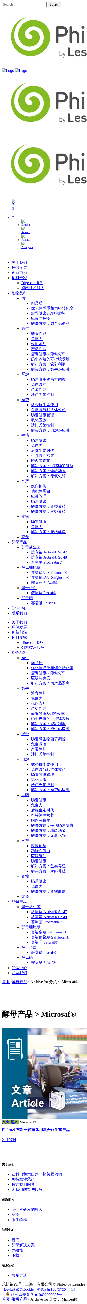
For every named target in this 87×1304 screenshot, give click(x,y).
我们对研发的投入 (27, 1209)
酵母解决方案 (23, 1245)
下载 (15, 1255)
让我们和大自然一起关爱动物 (37, 1174)
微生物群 (19, 1220)
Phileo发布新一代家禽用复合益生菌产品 (36, 1130)
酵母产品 (19, 982)
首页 (6, 982)
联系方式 (19, 1275)
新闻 (15, 1240)
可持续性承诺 (23, 1179)
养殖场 (17, 1250)
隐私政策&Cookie (19, 1289)
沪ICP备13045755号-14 (56, 1289)
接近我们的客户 (25, 1184)
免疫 (15, 1215)
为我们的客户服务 (27, 1189)
